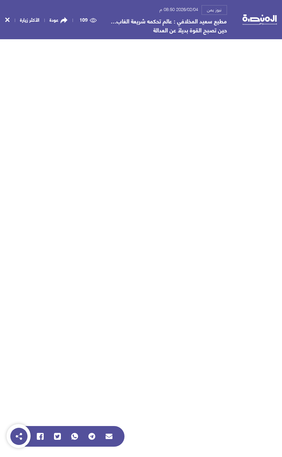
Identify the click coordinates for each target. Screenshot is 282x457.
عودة (54, 19)
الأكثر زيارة (29, 19)
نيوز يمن (214, 9)
